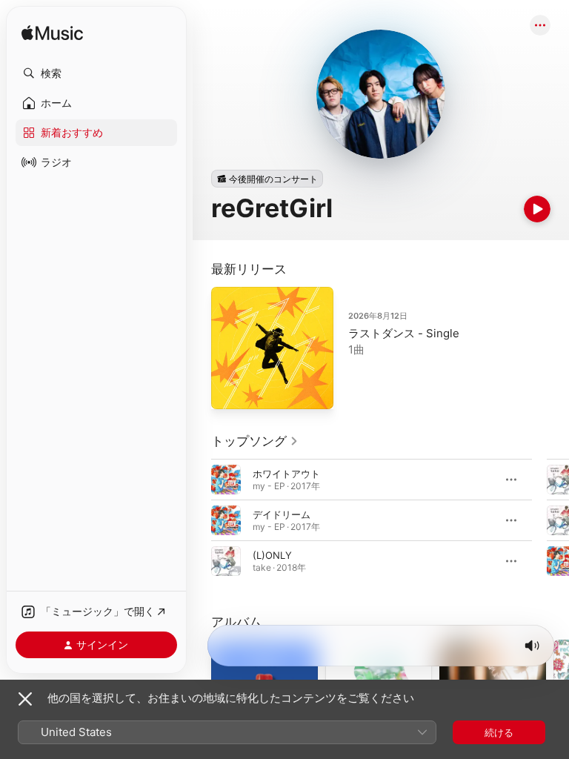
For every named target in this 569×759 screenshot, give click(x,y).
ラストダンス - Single (403, 333)
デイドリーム (281, 514)
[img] (52, 33)
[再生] (537, 209)
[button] (96, 73)
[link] (255, 441)
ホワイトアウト (286, 474)
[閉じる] (25, 699)
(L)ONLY (272, 555)
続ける (499, 732)
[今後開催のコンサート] (267, 179)
